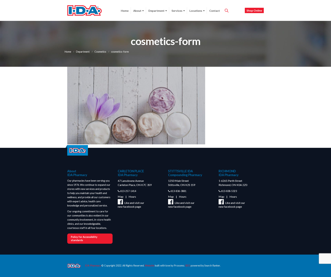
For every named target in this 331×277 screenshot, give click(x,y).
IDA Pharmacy (93, 265)
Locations (195, 10)
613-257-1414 (128, 191)
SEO (187, 265)
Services (177, 10)
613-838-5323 (228, 191)
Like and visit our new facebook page (131, 204)
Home (125, 10)
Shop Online (254, 10)
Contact (214, 10)
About (137, 10)
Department (156, 10)
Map (120, 196)
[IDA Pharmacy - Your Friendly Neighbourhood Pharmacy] (84, 10)
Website (149, 265)
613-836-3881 (178, 191)
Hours (132, 196)
